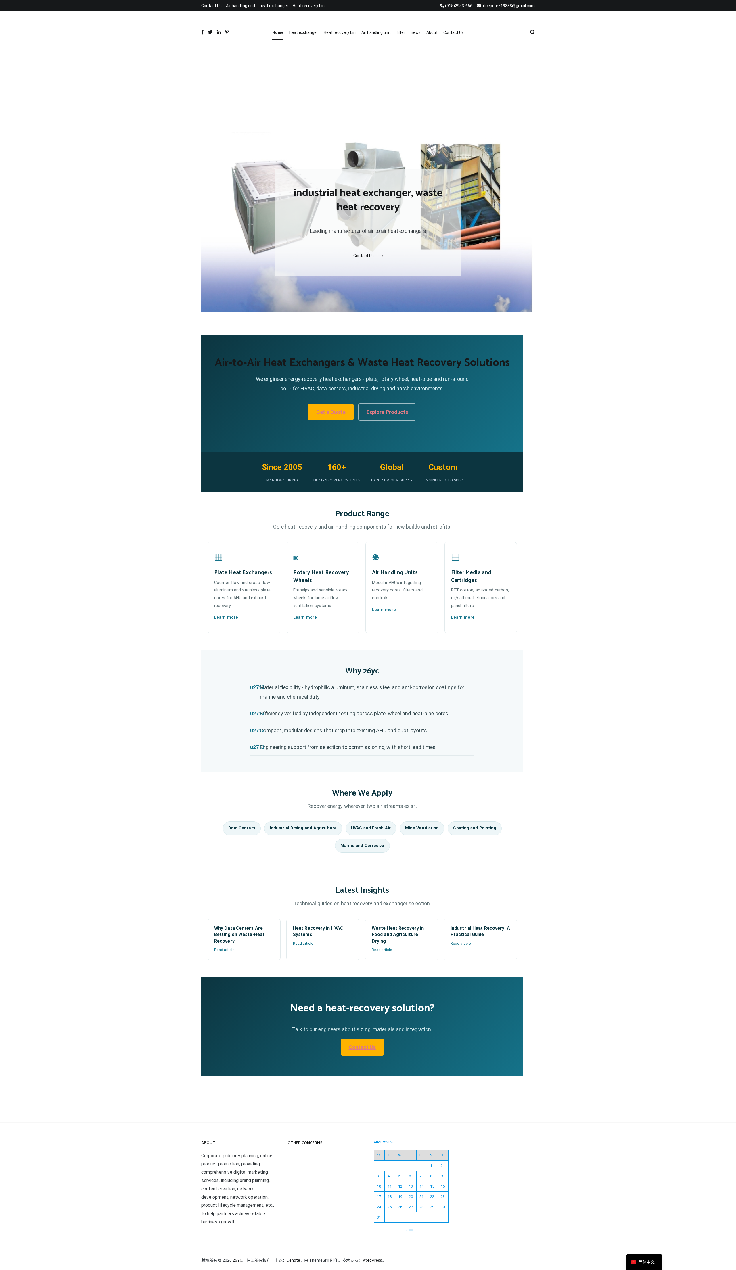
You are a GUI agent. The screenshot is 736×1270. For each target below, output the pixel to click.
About (432, 32)
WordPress (372, 1260)
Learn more (226, 617)
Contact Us (211, 5)
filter (400, 32)
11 (390, 1186)
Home (277, 32)
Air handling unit (240, 5)
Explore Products (387, 412)
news (416, 32)
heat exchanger (274, 5)
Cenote (293, 1260)
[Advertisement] (367, 89)
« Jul (409, 1230)
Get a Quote (331, 412)
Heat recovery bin (309, 5)
